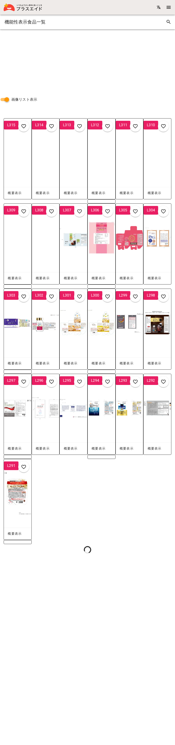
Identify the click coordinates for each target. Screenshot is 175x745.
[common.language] (158, 7)
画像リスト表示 (24, 99)
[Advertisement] (87, 61)
